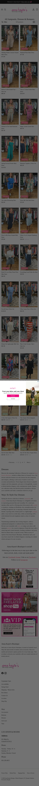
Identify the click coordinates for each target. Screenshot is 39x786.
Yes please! (13, 395)
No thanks (13, 398)
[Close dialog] (38, 381)
